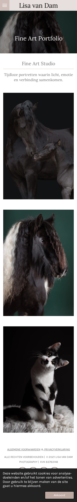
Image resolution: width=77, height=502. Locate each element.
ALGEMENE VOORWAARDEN (23, 449)
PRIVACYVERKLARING (57, 449)
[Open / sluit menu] (4, 5)
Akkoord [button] (59, 495)
